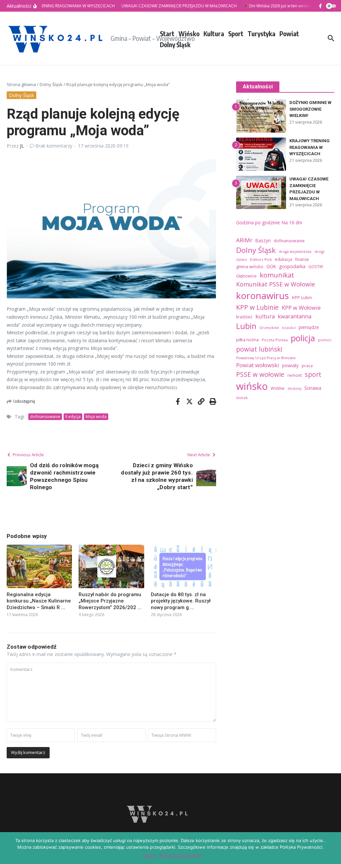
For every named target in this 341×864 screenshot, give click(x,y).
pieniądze (309, 327)
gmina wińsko (249, 267)
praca (307, 366)
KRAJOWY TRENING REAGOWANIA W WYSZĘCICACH (309, 147)
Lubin (246, 326)
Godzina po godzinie (258, 222)
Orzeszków (269, 327)
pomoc (325, 339)
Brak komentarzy (53, 146)
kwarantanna (294, 316)
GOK (271, 266)
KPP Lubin (302, 297)
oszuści (289, 327)
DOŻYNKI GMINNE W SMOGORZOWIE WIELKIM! (310, 109)
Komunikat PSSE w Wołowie (275, 284)
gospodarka (292, 266)
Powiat (289, 34)
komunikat (277, 274)
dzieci (241, 259)
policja (303, 338)
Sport (235, 34)
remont (294, 375)
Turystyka (261, 34)
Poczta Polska (275, 339)
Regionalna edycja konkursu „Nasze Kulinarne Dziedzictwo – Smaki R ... (39, 601)
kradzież (244, 317)
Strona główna (21, 84)
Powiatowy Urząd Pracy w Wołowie (266, 358)
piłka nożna (247, 340)
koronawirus (262, 295)
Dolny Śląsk (175, 45)
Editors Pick (261, 259)
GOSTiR (315, 267)
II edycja (73, 416)
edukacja (283, 259)
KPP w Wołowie (301, 307)
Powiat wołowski (257, 365)
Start (167, 34)
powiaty (290, 365)
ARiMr (244, 240)
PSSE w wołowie (260, 374)
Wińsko (188, 34)
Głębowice (246, 276)
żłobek (242, 397)
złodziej (294, 388)
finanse (302, 259)
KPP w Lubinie (257, 307)
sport (313, 374)
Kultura (213, 34)
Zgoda (149, 855)
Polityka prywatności (180, 855)
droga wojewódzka (295, 251)
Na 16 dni (291, 222)
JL (22, 146)
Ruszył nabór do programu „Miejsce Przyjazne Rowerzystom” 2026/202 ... (110, 601)
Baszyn (263, 240)
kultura (265, 316)
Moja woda (96, 416)
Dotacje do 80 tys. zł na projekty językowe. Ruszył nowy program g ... (180, 601)
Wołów (277, 388)
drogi (319, 251)
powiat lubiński (259, 349)
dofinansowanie (45, 416)
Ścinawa (312, 388)
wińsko (252, 386)
